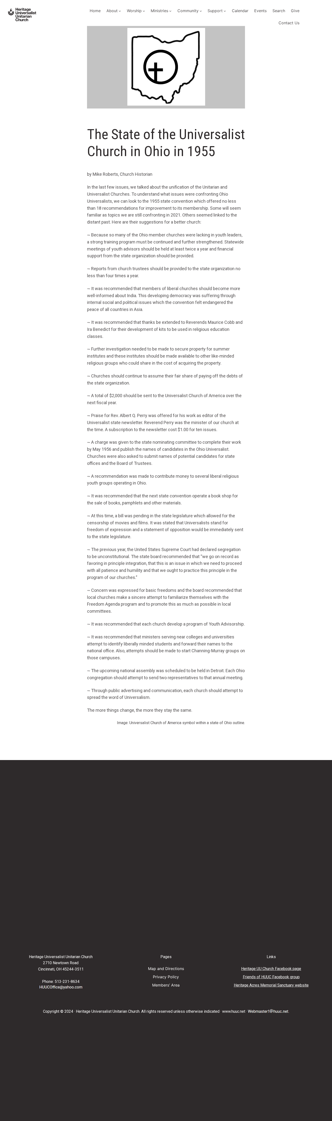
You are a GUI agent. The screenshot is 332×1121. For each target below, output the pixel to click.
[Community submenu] (201, 11)
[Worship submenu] (144, 11)
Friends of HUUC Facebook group (271, 977)
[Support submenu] (225, 11)
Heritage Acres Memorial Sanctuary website (271, 985)
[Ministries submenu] (170, 11)
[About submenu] (120, 11)
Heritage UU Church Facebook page (271, 968)
